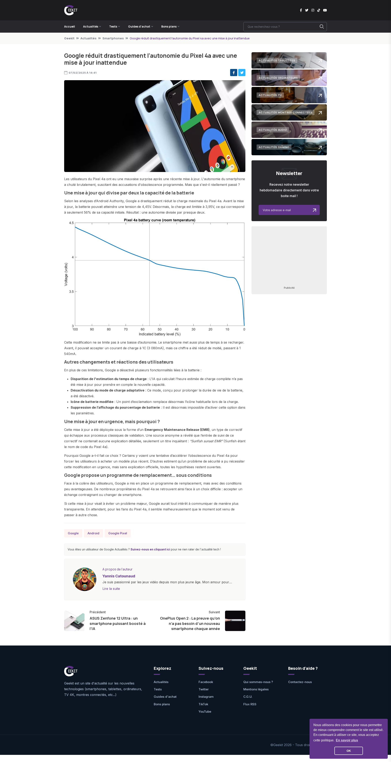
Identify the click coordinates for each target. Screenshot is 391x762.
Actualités (88, 38)
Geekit (69, 38)
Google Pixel (117, 533)
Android (93, 533)
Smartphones (113, 38)
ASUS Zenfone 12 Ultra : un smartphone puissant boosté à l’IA (118, 623)
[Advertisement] (289, 255)
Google (73, 533)
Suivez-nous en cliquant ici (150, 549)
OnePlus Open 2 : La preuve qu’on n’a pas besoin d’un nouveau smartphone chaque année (190, 623)
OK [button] (349, 750)
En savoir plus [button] (347, 740)
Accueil (69, 26)
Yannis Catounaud (118, 576)
